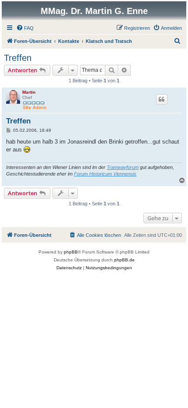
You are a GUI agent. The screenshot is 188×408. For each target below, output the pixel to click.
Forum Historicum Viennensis (105, 173)
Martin (28, 92)
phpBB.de (124, 259)
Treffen (17, 58)
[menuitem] (25, 28)
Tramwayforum (123, 167)
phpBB (71, 252)
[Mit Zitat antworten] (161, 99)
